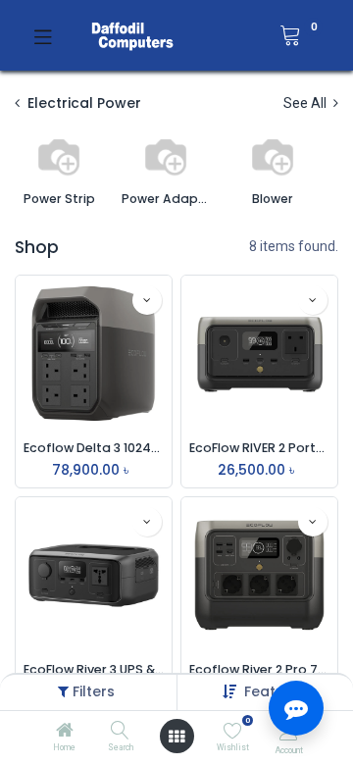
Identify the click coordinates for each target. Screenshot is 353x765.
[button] (147, 300)
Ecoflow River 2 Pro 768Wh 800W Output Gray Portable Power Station (259, 669)
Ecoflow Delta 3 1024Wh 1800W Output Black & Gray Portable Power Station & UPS (94, 447)
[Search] (120, 732)
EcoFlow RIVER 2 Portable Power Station (259, 447)
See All (306, 103)
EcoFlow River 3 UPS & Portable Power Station (94, 669)
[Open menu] (176, 736)
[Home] (65, 732)
